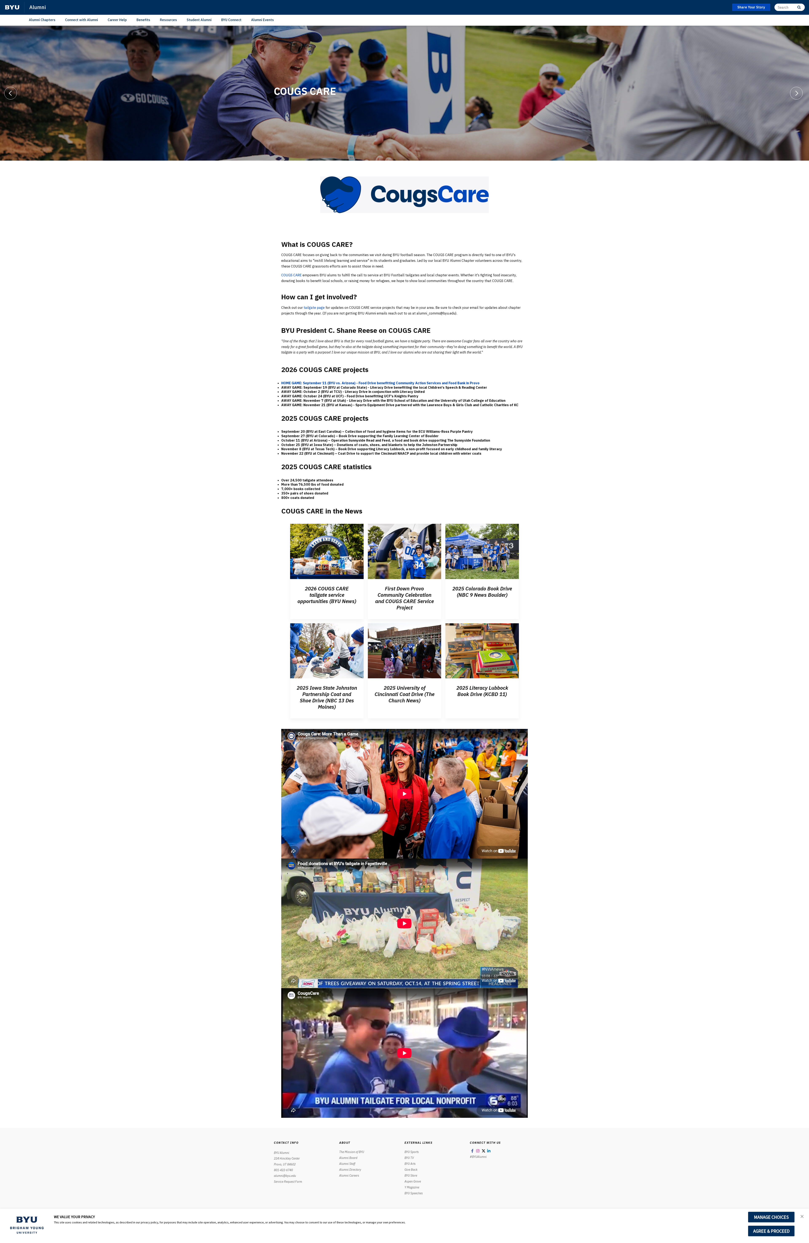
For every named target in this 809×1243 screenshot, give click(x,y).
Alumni (37, 7)
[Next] (796, 93)
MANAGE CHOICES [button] (771, 1217)
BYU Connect (231, 20)
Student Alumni (199, 20)
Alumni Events (262, 20)
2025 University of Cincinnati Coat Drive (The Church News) (404, 694)
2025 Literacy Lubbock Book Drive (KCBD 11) (482, 690)
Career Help (117, 20)
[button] (802, 1216)
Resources (168, 20)
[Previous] (10, 93)
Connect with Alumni (81, 20)
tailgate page (314, 307)
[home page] (12, 7)
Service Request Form (288, 1182)
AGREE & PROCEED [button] (771, 1231)
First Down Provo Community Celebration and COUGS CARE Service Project (404, 598)
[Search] (799, 7)
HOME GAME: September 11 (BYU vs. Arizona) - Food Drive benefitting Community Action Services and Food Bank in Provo (380, 383)
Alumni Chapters (42, 20)
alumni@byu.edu (285, 1176)
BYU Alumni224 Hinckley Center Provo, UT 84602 (287, 1158)
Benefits (143, 20)
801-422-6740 (283, 1170)
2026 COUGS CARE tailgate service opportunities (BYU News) (326, 595)
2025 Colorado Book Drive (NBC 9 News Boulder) (482, 591)
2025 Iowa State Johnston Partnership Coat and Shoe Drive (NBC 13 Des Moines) (327, 697)
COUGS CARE (291, 275)
